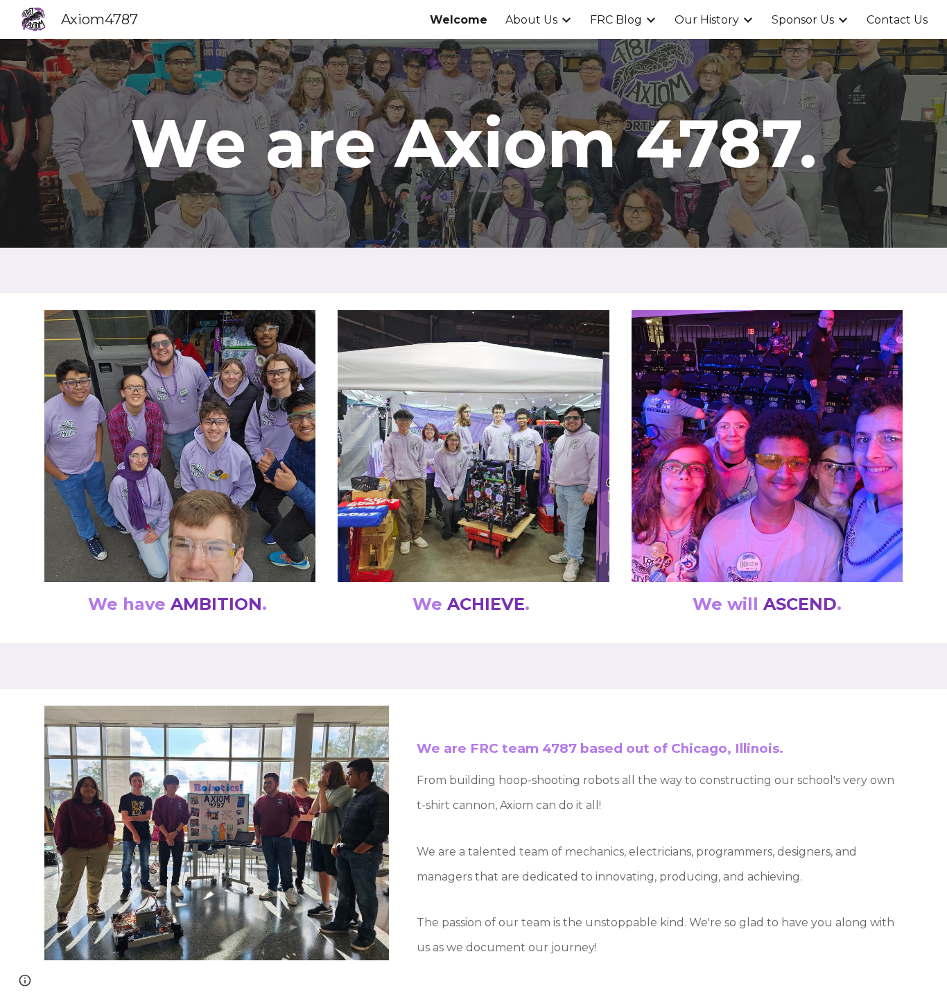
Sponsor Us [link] (803, 19)
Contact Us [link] (897, 19)
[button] (25, 980)
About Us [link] (531, 19)
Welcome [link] (458, 19)
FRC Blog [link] (616, 19)
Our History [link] (707, 19)
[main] (474, 143)
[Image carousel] (180, 446)
